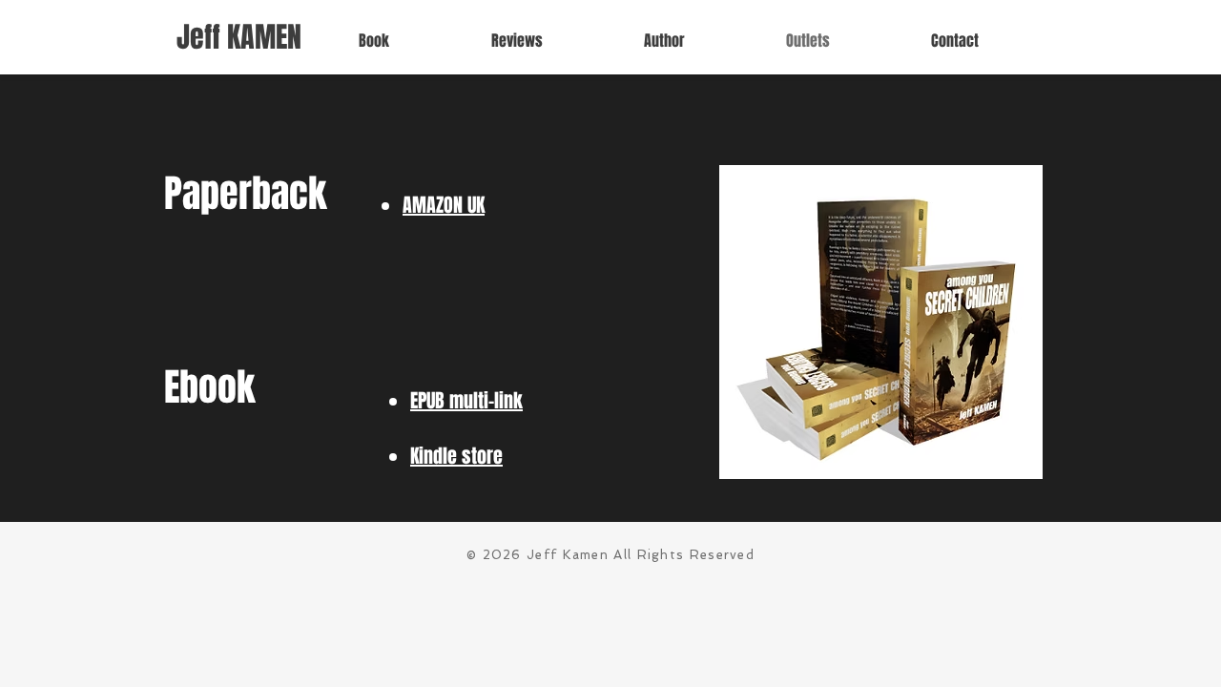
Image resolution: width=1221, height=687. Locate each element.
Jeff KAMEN (238, 37)
